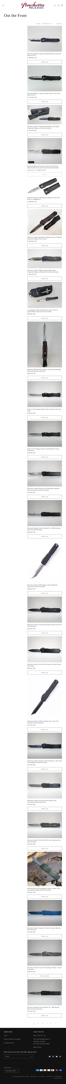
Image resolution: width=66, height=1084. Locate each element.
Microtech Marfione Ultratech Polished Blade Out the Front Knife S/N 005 (44, 54)
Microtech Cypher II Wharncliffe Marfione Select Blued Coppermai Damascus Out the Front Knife (43, 127)
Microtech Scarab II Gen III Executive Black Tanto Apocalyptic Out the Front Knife (41, 801)
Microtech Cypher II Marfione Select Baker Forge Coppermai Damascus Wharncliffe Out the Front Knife (42, 271)
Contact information (57, 1078)
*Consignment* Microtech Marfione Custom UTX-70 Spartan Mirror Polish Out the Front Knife (42, 310)
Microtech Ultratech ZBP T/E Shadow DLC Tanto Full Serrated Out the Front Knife (42, 722)
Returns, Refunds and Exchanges (12, 1039)
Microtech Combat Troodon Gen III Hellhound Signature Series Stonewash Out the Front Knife (43, 489)
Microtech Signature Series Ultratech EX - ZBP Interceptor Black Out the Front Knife (44, 529)
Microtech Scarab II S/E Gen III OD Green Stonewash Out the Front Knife (44, 841)
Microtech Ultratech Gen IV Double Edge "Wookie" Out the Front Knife (44, 968)
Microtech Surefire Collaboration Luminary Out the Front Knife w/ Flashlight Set (43, 198)
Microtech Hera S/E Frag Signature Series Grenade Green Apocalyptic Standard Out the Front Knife (43, 889)
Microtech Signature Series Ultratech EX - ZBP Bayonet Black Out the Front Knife (43, 1008)
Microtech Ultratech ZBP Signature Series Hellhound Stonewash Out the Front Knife (42, 585)
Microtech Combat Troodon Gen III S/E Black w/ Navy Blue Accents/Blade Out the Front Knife (44, 761)
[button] (3, 5)
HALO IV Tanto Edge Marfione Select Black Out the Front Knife (44, 410)
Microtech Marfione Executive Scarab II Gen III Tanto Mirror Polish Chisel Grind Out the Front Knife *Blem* (43, 167)
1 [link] (33, 1023)
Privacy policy (42, 1076)
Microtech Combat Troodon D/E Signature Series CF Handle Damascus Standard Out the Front (44, 238)
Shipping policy (58, 1076)
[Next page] (55, 1023)
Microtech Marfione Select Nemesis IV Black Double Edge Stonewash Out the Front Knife (44, 370)
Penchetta (18, 1076)
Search (5, 1035)
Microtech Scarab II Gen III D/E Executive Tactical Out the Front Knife (44, 665)
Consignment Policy (9, 1042)
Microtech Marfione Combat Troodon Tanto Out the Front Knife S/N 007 (43, 94)
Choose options (44, 976)
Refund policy (34, 1076)
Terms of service (50, 1076)
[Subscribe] (31, 1056)
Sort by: (39, 23)
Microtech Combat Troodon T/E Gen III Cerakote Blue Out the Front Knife (44, 928)
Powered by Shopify (25, 1076)
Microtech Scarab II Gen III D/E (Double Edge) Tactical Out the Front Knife (44, 625)
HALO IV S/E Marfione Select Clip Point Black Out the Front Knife (43, 449)
